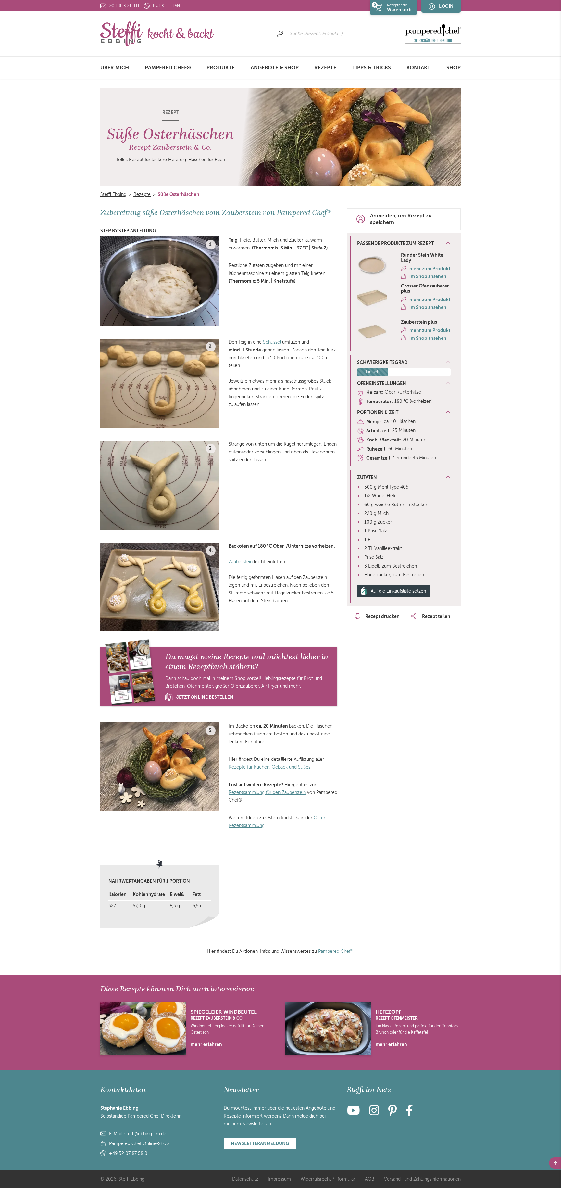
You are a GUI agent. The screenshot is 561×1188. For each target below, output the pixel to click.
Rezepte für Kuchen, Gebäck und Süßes (269, 767)
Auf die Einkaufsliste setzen (398, 591)
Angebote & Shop (275, 67)
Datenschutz (245, 1179)
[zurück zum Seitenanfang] (555, 1163)
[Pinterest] (392, 1113)
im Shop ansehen (427, 276)
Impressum (279, 1179)
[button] (404, 243)
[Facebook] (409, 1113)
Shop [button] (453, 67)
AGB (369, 1179)
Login (446, 6)
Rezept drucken (382, 616)
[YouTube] (355, 1113)
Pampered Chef (335, 951)
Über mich (114, 67)
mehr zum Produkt (429, 268)
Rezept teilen (435, 616)
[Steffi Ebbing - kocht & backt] (157, 33)
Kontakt (418, 67)
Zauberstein (241, 561)
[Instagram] (374, 1113)
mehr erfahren (206, 1044)
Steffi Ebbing (113, 194)
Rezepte (325, 67)
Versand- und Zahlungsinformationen (422, 1179)
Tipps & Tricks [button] (371, 67)
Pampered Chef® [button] (168, 67)
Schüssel (272, 342)
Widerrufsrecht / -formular (328, 1179)
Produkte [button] (220, 67)
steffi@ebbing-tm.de (145, 1133)
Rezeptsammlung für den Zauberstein (267, 792)
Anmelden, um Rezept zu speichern (401, 219)
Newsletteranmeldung (260, 1143)
